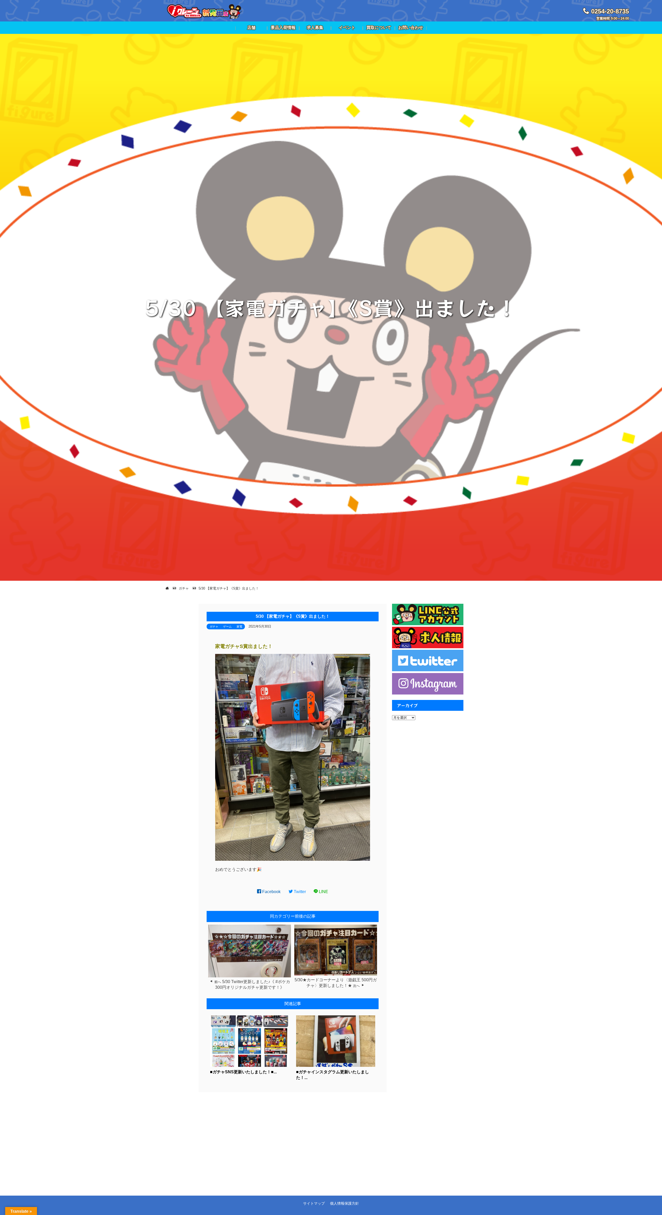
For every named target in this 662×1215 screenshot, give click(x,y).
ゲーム (227, 626)
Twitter (299, 891)
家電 (239, 626)
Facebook (271, 891)
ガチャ (214, 626)
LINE (323, 891)
